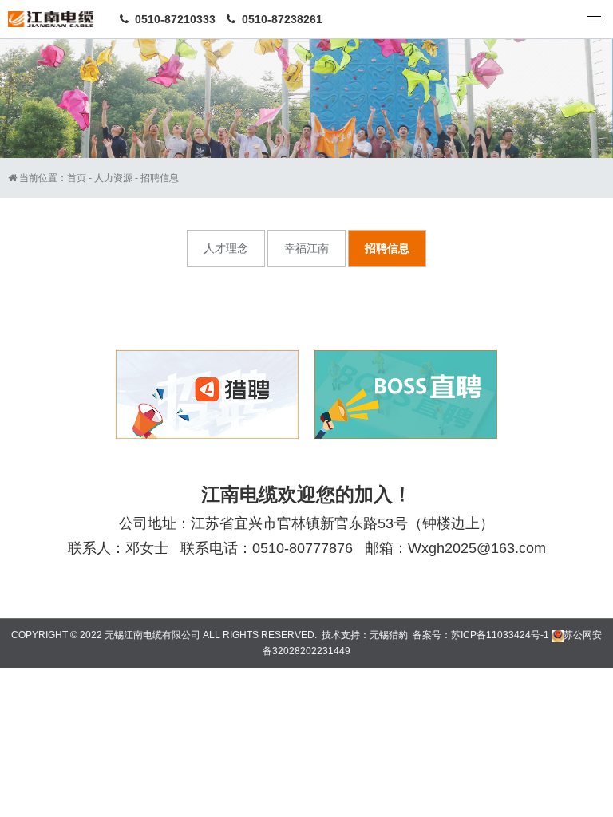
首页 (76, 178)
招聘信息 (159, 178)
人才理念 (226, 248)
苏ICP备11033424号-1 (500, 635)
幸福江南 (306, 248)
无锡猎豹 (389, 635)
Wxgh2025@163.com (477, 548)
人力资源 (113, 178)
